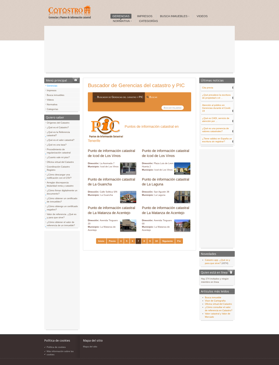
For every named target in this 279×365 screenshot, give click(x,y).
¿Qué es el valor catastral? (60, 140)
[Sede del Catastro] (70, 13)
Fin (179, 241)
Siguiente (167, 241)
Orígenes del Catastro (58, 122)
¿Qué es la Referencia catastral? (58, 134)
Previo (112, 241)
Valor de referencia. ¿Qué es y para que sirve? (61, 216)
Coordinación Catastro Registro (58, 168)
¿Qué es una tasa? (57, 144)
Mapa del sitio (90, 346)
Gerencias (52, 85)
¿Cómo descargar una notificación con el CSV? (59, 176)
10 (156, 241)
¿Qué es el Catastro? (58, 127)
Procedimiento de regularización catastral (59, 151)
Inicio (101, 241)
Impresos (51, 90)
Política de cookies (56, 347)
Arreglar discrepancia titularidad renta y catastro (60, 184)
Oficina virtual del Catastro (60, 162)
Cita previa (207, 87)
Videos (50, 99)
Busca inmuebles (55, 95)
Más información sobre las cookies (60, 353)
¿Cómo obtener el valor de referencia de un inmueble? (61, 224)
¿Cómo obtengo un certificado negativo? (62, 208)
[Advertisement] (139, 50)
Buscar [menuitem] (153, 97)
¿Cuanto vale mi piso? (58, 157)
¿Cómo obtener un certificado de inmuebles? (62, 200)
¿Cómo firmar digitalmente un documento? (62, 192)
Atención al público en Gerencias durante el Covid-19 (216, 108)
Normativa (52, 104)
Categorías (52, 109)
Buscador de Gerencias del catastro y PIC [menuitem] (120, 97)
